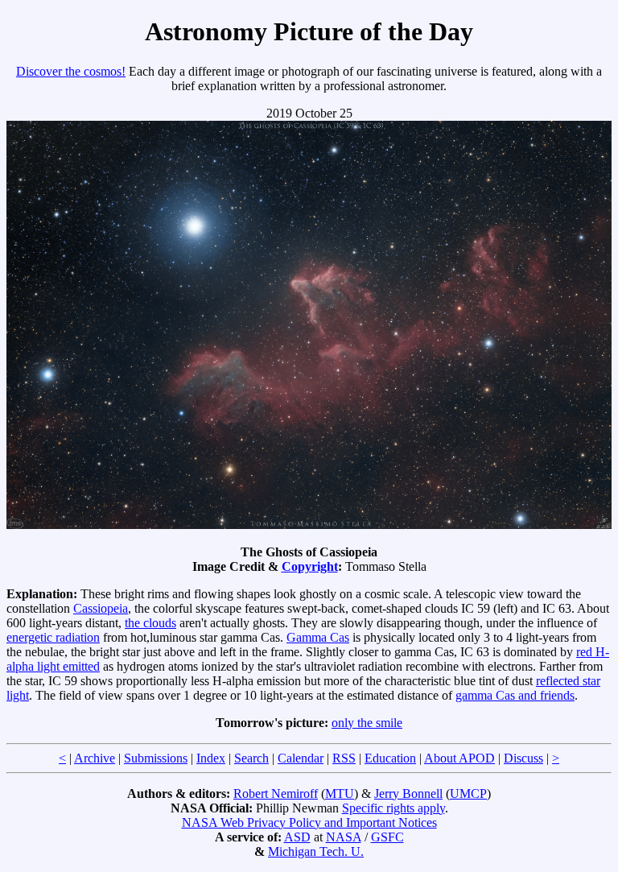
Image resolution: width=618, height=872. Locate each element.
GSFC (387, 837)
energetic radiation (53, 637)
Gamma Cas (317, 637)
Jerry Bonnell (408, 793)
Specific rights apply (393, 808)
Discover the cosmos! (71, 71)
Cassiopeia (100, 608)
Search (251, 758)
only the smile (367, 722)
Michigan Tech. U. (316, 851)
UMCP (468, 793)
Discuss (523, 758)
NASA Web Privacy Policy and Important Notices (309, 822)
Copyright (310, 566)
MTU (339, 793)
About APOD (459, 758)
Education (390, 758)
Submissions (155, 758)
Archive (94, 758)
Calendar (300, 758)
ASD (297, 837)
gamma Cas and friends (515, 695)
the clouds (150, 623)
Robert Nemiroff (275, 793)
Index (210, 758)
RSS (344, 758)
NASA (343, 837)
